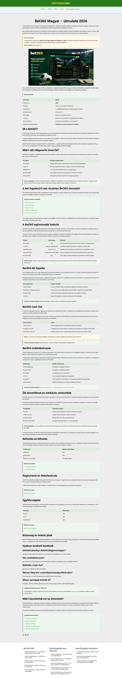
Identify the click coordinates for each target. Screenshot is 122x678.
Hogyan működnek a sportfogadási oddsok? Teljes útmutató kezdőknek (87, 661)
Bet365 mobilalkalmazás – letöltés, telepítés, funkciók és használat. (57, 387)
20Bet (55, 9)
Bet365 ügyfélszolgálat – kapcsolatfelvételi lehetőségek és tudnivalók (35, 652)
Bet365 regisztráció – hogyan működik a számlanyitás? (35, 670)
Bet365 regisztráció (30, 202)
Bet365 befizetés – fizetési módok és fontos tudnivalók (35, 666)
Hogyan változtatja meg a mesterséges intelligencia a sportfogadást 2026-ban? (61, 673)
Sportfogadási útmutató (73, 9)
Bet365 (43, 9)
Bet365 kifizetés (29, 207)
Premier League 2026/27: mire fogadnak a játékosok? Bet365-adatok (61, 659)
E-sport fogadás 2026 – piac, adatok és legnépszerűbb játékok (62, 655)
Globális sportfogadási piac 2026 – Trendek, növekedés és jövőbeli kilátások (61, 664)
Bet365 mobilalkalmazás (31, 210)
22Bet (49, 9)
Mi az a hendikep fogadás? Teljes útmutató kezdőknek (87, 652)
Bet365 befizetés (29, 205)
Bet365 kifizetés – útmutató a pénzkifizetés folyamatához (35, 661)
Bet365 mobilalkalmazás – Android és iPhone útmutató (35, 657)
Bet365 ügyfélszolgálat (31, 212)
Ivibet (61, 9)
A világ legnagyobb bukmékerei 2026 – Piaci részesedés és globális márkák (61, 668)
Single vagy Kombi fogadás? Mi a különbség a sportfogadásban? (87, 657)
